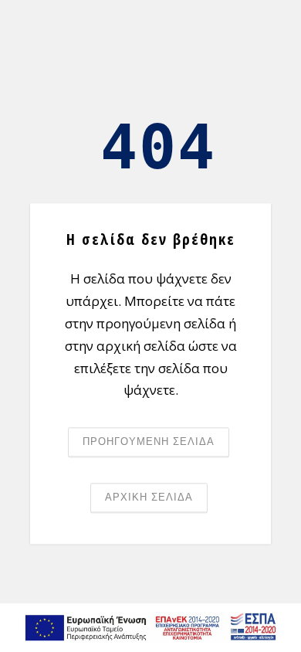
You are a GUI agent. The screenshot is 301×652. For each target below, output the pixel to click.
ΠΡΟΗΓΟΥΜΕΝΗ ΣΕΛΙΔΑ (149, 442)
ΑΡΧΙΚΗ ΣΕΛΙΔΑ (149, 498)
